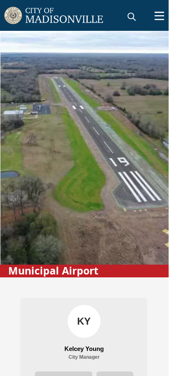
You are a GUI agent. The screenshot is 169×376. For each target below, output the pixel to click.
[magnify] (131, 16)
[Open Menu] (159, 16)
